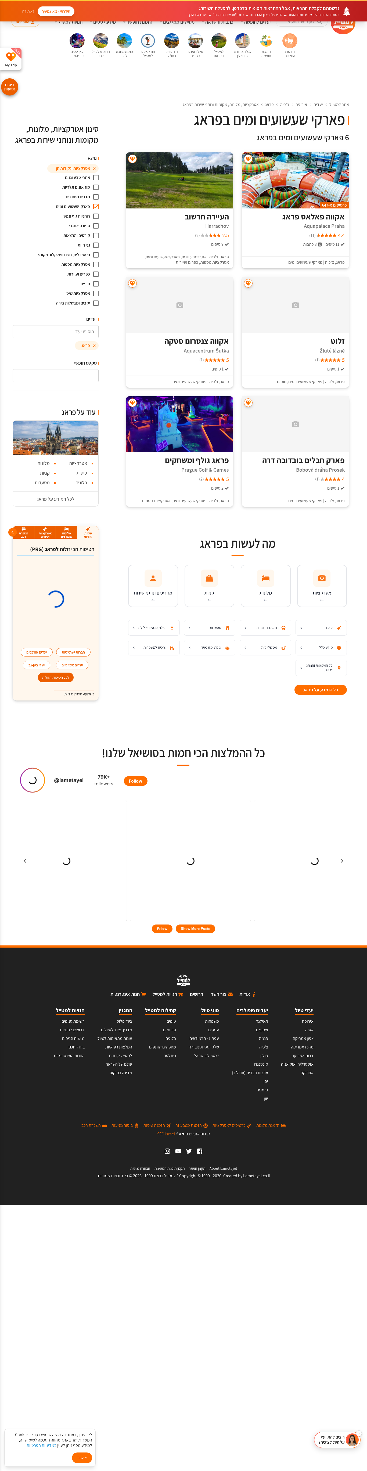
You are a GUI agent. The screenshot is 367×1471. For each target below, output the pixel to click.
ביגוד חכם (77, 1047)
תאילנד (262, 1021)
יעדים (318, 104)
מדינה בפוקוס (121, 1073)
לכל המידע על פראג (55, 499)
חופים (281, 381)
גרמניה (262, 1090)
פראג (269, 104)
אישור (82, 1458)
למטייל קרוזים (120, 1055)
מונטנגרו (261, 1064)
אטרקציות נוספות (214, 262)
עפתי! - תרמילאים (204, 1038)
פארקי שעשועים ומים (305, 262)
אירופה (301, 104)
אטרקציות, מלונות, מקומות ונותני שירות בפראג (221, 104)
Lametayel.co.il (256, 1176)
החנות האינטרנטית (69, 1055)
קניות (45, 473)
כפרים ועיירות (187, 262)
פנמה (263, 1038)
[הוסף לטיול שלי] (248, 159)
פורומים (169, 1030)
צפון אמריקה (303, 1038)
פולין (264, 1055)
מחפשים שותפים (162, 1047)
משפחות (212, 1021)
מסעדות (42, 482)
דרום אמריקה (303, 1055)
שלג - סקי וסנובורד (204, 1047)
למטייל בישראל (206, 1055)
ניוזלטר (170, 1055)
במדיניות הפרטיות (41, 1445)
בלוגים (81, 482)
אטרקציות (78, 463)
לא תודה (28, 11)
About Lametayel (223, 1168)
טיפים (171, 1021)
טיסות (82, 473)
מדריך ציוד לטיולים (116, 1030)
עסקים (213, 1030)
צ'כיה (284, 104)
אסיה (309, 1030)
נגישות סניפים (73, 1038)
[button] (337, 1440)
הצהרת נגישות (140, 1168)
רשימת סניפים (73, 1021)
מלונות (43, 463)
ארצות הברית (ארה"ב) (250, 1073)
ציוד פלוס (124, 1021)
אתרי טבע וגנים (194, 257)
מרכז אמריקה (302, 1047)
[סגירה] (359, 1433)
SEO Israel (166, 1134)
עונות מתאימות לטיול (115, 1038)
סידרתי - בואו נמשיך (56, 11)
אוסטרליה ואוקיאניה (297, 1064)
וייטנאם (262, 1030)
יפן (266, 1081)
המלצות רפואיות (118, 1047)
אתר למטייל (339, 104)
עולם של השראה (119, 1064)
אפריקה (307, 1073)
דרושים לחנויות (72, 1030)
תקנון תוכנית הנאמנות (169, 1168)
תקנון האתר (197, 1168)
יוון (266, 1098)
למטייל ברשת (165, 1176)
